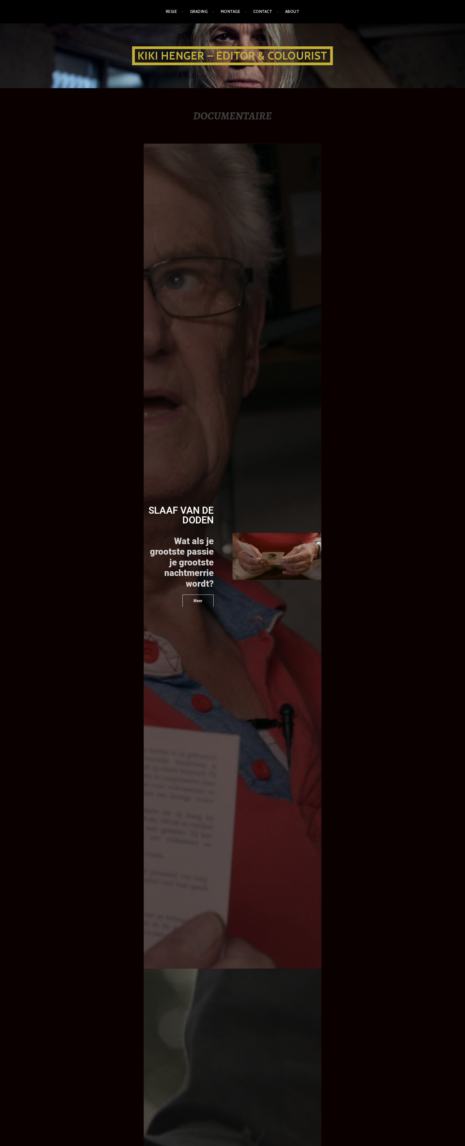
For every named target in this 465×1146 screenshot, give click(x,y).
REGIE (171, 11)
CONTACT (262, 11)
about (292, 11)
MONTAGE (230, 11)
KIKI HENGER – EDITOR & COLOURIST (232, 55)
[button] (198, 601)
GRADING (198, 11)
